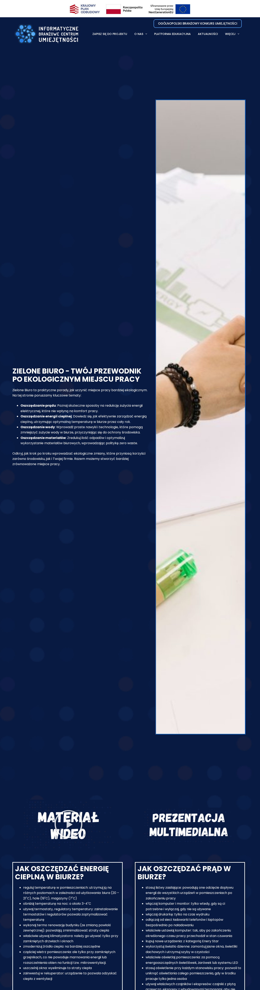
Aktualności (208, 34)
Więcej (230, 34)
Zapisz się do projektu (109, 34)
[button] (68, 827)
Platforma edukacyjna (172, 34)
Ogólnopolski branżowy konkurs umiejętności (197, 23)
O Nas (138, 34)
